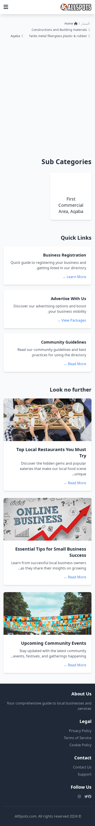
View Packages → (71, 320)
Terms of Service (77, 737)
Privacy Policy (80, 730)
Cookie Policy (80, 744)
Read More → (74, 363)
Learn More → (74, 276)
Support (84, 774)
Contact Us (82, 767)
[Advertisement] (47, 97)
